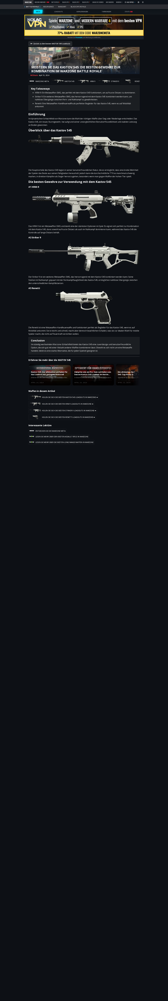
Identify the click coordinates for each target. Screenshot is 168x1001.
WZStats (34, 75)
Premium (79, 37)
